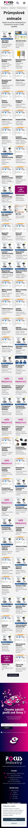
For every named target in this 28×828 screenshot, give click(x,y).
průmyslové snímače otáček (6, 508)
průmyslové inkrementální (20, 407)
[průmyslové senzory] (21, 462)
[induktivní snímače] (21, 171)
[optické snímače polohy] (21, 322)
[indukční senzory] (7, 131)
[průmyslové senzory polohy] (7, 482)
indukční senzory (5, 137)
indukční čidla (21, 119)
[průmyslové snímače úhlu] (7, 522)
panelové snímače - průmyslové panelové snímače (7, 370)
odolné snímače (19, 309)
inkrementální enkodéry (6, 214)
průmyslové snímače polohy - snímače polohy (21, 512)
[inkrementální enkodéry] (7, 208)
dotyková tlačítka (19, 101)
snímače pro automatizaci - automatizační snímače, (6, 592)
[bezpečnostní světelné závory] (7, 74)
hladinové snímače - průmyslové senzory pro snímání (21, 392)
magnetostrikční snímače (21, 271)
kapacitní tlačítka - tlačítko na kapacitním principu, (7, 238)
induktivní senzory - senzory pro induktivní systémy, (21, 161)
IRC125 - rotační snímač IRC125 (20, 216)
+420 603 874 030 (15, 775)
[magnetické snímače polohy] (7, 265)
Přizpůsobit (14, 823)
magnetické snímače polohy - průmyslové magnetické (7, 276)
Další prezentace (13, 675)
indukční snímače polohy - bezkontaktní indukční (6, 162)
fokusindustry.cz (4, 8)
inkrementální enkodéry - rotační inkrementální (7, 219)
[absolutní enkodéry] (7, 35)
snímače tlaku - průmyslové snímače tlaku (21, 589)
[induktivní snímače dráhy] (7, 189)
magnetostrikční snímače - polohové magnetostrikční (21, 276)
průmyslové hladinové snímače (20, 387)
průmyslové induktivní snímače (6, 408)
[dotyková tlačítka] (21, 95)
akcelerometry (21, 41)
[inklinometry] (21, 189)
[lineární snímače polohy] (7, 246)
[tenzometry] (7, 638)
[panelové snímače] (7, 360)
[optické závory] (7, 341)
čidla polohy (20, 80)
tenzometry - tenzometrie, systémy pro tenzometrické (6, 648)
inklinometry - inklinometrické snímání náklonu (20, 198)
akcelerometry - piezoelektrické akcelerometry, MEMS (20, 45)
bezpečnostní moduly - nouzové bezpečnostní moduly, (7, 66)
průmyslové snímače (20, 489)
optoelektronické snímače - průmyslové (20, 351)
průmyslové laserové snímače (20, 428)
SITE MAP (15, 798)
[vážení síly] (7, 659)
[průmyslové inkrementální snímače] (21, 401)
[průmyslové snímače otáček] (7, 501)
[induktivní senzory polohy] (7, 171)
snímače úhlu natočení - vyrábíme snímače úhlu (21, 611)
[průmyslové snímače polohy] (21, 501)
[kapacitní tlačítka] (7, 227)
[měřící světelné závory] (21, 284)
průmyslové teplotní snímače (20, 529)
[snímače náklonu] (21, 561)
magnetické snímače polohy (7, 271)
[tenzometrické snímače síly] (21, 619)
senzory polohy (21, 546)
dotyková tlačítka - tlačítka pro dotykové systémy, (21, 106)
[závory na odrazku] (21, 659)
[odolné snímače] (21, 303)
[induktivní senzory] (21, 150)
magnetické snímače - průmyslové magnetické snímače (21, 257)
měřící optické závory (7, 290)
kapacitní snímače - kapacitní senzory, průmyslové (7, 433)
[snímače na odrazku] (7, 561)
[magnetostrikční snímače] (21, 265)
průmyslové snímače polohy (21, 507)
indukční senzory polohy (21, 137)
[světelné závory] (7, 619)
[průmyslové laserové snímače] (21, 421)
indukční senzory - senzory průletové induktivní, (7, 142)
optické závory (7, 346)
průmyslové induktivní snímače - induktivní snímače (7, 413)
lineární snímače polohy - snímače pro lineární (6, 257)
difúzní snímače (5, 101)
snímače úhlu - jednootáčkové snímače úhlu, (6, 610)
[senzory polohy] (21, 541)
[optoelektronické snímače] (21, 341)
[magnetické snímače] (21, 246)
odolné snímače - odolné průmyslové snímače (21, 314)
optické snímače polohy (21, 328)
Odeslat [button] (7, 728)
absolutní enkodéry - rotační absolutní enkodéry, (7, 46)
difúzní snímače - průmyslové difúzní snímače (7, 106)
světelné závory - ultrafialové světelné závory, (7, 630)
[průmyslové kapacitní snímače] (7, 421)
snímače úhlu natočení (20, 607)
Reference (15, 794)
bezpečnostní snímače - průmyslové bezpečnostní (5, 392)
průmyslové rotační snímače (6, 469)
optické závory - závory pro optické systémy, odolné (7, 350)
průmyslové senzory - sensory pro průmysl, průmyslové (21, 472)
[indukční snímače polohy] (7, 150)
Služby (15, 792)
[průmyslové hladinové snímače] (21, 380)
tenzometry (6, 644)
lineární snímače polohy (7, 252)
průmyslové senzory (20, 468)
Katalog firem (12, 8)
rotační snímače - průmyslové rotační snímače (7, 474)
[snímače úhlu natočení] (21, 600)
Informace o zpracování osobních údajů (14, 783)
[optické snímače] (7, 322)
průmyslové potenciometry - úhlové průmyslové (21, 452)
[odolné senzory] (7, 303)
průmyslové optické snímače (6, 448)
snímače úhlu (6, 606)
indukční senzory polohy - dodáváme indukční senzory (21, 142)
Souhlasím (14, 819)
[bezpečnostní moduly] (7, 54)
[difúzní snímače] (7, 95)
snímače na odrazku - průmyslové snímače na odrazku (7, 572)
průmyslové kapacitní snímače (6, 428)
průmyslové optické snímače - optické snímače (7, 454)
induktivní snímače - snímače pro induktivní (21, 181)
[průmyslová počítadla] (21, 360)
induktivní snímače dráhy (7, 196)
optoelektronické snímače (22, 347)
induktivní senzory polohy (7, 177)
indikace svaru (7, 119)
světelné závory (5, 625)
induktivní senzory (19, 156)
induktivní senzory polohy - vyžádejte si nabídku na (7, 181)
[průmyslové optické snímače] (7, 442)
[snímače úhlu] (7, 600)
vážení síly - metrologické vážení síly (7, 668)
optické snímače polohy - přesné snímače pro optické (21, 332)
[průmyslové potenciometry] (21, 442)
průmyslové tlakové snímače (6, 548)
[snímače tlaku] (21, 580)
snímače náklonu (19, 567)
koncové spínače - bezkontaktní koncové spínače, (21, 238)
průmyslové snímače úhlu (6, 528)
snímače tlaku (21, 586)
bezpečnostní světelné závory (6, 81)
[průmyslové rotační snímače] (7, 462)
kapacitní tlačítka (5, 233)
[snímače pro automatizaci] (7, 580)
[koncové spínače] (21, 227)
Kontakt (15, 796)
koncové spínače (19, 233)
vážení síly (5, 664)
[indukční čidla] (21, 114)
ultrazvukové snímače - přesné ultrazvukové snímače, (20, 650)
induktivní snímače (19, 177)
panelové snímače (5, 366)
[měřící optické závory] (7, 284)
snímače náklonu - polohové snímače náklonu (21, 572)
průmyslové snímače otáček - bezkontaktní (7, 513)
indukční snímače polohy (7, 156)
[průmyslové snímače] (21, 482)
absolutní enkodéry (5, 41)
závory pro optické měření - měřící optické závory (7, 295)
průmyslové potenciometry (21, 448)
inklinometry (20, 195)
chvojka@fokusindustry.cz (15, 777)
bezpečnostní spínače (20, 60)
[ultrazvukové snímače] (21, 638)
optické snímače (5, 328)
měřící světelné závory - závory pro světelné (21, 295)
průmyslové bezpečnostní (6, 386)
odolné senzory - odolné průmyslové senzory (7, 312)
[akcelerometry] (21, 35)
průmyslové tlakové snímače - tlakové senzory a (7, 553)
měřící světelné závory (21, 290)
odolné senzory (7, 308)
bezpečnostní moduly (6, 60)
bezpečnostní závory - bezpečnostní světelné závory (7, 87)
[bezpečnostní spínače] (21, 54)
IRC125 (18, 214)
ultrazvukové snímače (20, 644)
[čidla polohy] (21, 74)
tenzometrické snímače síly (21, 625)
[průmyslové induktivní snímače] (7, 401)
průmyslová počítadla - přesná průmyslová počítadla (21, 371)
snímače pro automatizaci (6, 586)
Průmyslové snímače (21, 8)
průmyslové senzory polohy (7, 489)
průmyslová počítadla (20, 366)
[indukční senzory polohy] (21, 131)
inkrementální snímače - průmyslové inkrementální (19, 412)
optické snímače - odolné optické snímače (6, 332)
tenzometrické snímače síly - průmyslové (20, 630)
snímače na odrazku (6, 567)
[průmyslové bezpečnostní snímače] (7, 380)
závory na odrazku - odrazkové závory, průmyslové (21, 669)
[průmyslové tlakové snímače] (7, 541)
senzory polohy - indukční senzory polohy (20, 550)
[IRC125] (21, 208)
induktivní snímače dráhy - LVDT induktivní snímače (7, 200)
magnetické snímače (20, 252)
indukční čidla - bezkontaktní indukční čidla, (19, 123)
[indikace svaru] (7, 114)
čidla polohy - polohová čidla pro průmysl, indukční (21, 83)
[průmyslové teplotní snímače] (21, 522)
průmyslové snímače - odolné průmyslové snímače (21, 493)
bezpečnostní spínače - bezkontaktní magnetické (19, 66)
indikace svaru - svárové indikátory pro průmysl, (7, 123)
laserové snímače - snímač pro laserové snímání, (21, 433)
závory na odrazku (19, 665)
